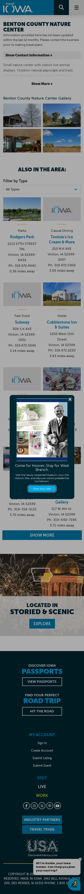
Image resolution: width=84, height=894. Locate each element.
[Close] (70, 399)
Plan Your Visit (42, 488)
